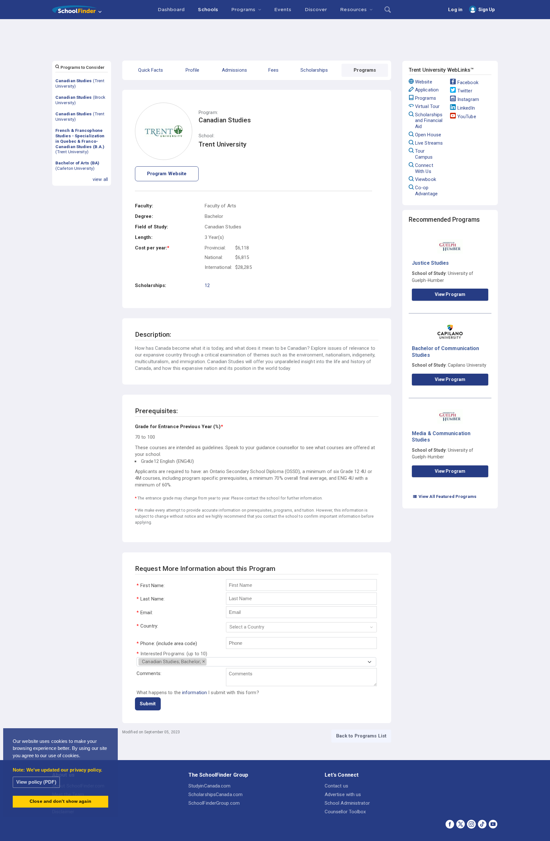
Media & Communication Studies (441, 436)
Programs (425, 98)
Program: (208, 112)
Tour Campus (424, 154)
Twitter (464, 91)
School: (207, 135)
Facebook (467, 82)
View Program (450, 294)
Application (427, 90)
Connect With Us (424, 168)
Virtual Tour (427, 106)
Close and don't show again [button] (60, 801)
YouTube (466, 116)
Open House (428, 135)
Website (423, 82)
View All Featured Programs (444, 496)
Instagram (468, 99)
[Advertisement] (275, 36)
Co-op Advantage (426, 191)
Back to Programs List (361, 736)
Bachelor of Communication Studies (445, 351)
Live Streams (429, 143)
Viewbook (425, 179)
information (194, 692)
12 (207, 285)
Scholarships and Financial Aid (428, 121)
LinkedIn (466, 108)
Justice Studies (430, 263)
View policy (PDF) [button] (36, 782)
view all (100, 179)
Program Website (167, 173)
